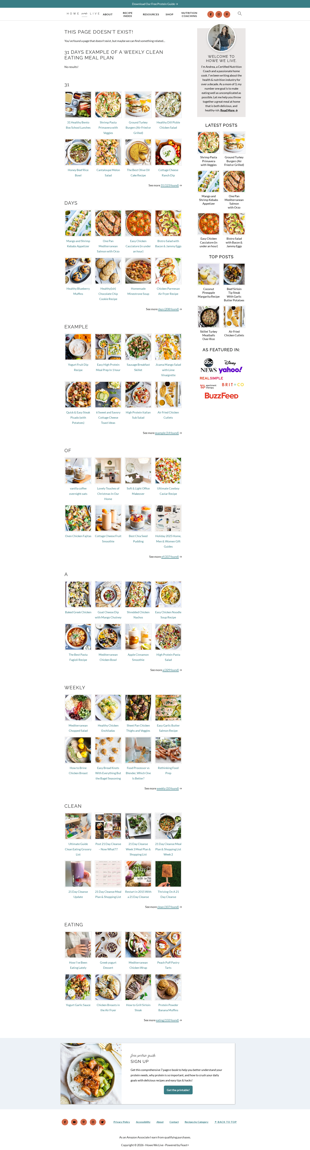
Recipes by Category (196, 1121)
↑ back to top (225, 1121)
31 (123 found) (170, 185)
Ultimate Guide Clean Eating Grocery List (78, 849)
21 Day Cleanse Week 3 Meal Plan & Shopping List (138, 849)
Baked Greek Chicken (78, 612)
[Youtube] (74, 1122)
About (108, 14)
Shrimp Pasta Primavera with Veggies (108, 128)
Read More (227, 110)
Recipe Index (128, 14)
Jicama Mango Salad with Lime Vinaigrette (168, 370)
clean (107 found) (168, 907)
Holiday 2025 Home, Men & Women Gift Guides (168, 541)
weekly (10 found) (168, 788)
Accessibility (143, 1121)
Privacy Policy (122, 1121)
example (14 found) (167, 433)
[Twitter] (102, 1122)
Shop (169, 14)
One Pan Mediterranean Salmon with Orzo (108, 246)
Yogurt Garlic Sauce (78, 1005)
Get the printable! (178, 1090)
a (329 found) (170, 670)
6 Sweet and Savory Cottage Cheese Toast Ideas (108, 418)
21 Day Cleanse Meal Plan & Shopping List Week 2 (168, 849)
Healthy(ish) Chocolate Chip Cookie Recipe (108, 294)
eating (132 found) (167, 1020)
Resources (151, 14)
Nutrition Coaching (189, 14)
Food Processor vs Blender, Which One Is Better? (138, 773)
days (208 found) (168, 309)
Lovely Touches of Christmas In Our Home (108, 494)
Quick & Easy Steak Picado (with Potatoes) (78, 418)
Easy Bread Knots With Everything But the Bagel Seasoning (108, 773)
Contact (174, 1121)
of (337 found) (170, 556)
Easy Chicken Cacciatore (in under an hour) (138, 246)
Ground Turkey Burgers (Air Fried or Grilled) (138, 128)
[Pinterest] (226, 14)
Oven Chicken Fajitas (78, 536)
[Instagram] (218, 14)
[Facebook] (210, 14)
